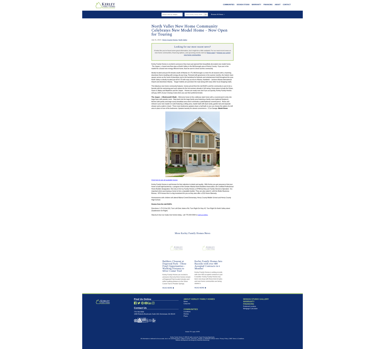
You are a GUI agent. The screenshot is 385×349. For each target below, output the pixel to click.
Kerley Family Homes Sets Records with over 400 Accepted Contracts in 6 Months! (208, 265)
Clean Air (187, 304)
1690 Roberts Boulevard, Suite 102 (146, 314)
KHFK (198, 331)
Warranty (256, 4)
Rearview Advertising (203, 340)
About (278, 4)
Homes (186, 314)
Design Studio (243, 4)
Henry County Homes (170, 40)
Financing (268, 4)
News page (211, 53)
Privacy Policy (224, 338)
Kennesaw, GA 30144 (167, 314)
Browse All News (217, 14)
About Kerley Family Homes (199, 299)
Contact (287, 4)
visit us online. (203, 215)
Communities (228, 4)
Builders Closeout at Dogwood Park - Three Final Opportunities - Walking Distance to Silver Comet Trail (174, 266)
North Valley (182, 40)
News (186, 301)
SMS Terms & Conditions (236, 338)
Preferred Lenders (249, 306)
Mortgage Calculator (250, 308)
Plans (186, 316)
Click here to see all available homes (164, 180)
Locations (187, 311)
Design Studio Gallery (256, 299)
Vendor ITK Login (190, 331)
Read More (167, 288)
